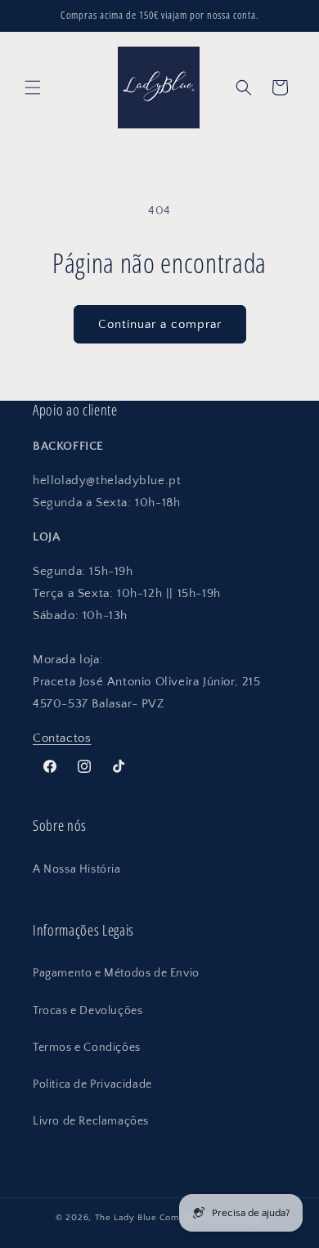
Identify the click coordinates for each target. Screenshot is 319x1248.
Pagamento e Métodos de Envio (116, 973)
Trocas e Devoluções (87, 1010)
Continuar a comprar (160, 324)
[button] (33, 87)
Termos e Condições (87, 1047)
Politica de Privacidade (92, 1084)
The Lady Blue (126, 1218)
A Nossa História (77, 869)
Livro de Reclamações (91, 1121)
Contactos (62, 738)
